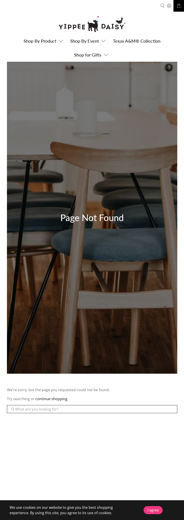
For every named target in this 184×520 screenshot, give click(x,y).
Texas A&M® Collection (136, 41)
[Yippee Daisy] (92, 24)
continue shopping (51, 398)
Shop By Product (40, 41)
